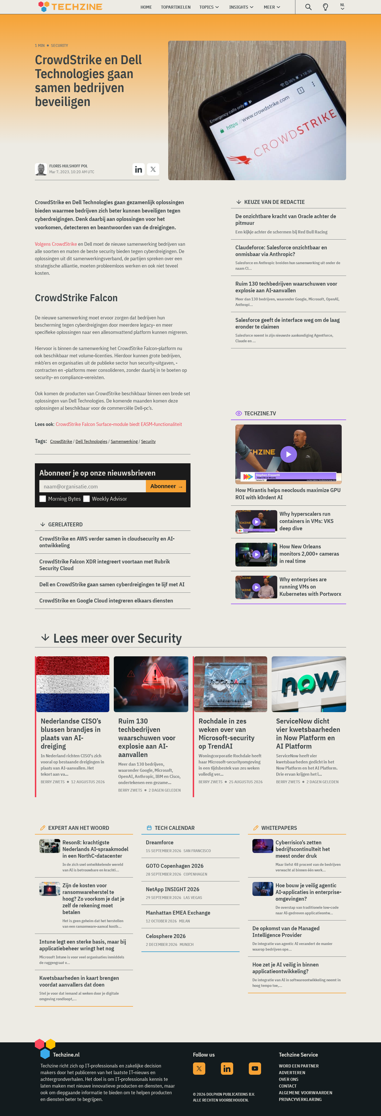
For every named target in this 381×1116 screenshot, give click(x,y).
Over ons (288, 1079)
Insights (238, 7)
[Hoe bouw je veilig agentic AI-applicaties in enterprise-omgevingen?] (262, 899)
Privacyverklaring (300, 1099)
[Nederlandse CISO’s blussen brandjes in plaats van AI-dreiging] (72, 684)
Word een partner (299, 1066)
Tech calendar (175, 827)
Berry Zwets (53, 781)
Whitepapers (279, 827)
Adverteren (292, 1072)
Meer (269, 7)
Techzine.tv (260, 413)
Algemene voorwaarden (305, 1092)
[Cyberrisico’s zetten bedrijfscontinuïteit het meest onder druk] (262, 856)
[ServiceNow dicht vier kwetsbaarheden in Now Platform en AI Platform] (309, 684)
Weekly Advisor (109, 498)
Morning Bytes (64, 498)
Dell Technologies (91, 441)
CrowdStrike (61, 441)
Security (59, 45)
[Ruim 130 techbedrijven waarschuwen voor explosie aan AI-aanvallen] (151, 684)
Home (146, 7)
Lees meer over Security (117, 638)
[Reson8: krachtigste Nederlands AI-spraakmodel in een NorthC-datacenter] (49, 856)
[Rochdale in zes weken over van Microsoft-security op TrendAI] (230, 684)
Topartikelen (176, 7)
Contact (287, 1086)
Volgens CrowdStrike (56, 244)
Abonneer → (166, 486)
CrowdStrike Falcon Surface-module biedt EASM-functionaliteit (119, 424)
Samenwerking (124, 441)
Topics (206, 7)
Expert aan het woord (78, 827)
